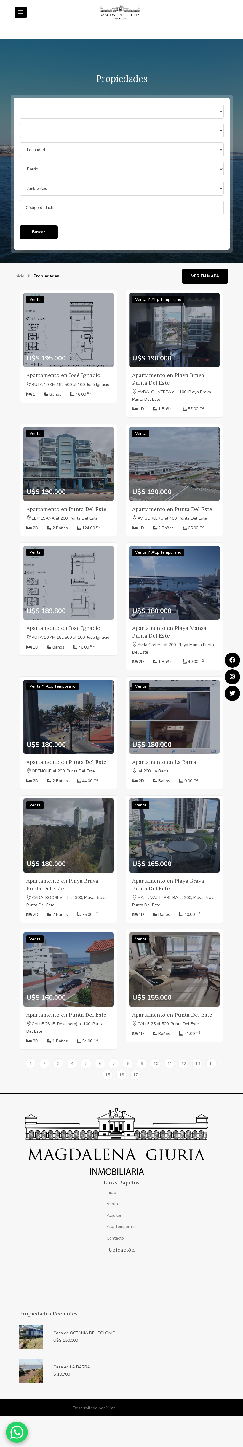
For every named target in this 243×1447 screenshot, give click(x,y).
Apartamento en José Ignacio (63, 375)
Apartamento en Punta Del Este (66, 509)
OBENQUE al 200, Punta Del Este (63, 771)
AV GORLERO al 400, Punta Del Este (172, 518)
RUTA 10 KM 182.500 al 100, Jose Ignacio (70, 637)
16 (121, 1075)
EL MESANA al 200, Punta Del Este (65, 518)
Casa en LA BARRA (71, 1367)
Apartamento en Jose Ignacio (63, 628)
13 (197, 1063)
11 (169, 1063)
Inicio (19, 276)
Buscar (38, 232)
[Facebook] (232, 660)
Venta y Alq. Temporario (158, 299)
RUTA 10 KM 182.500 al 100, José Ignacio (70, 384)
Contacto (115, 1238)
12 (183, 1063)
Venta (35, 299)
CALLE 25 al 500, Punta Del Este (168, 1024)
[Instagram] (232, 676)
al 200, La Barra (153, 771)
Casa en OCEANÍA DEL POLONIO (84, 1333)
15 (107, 1075)
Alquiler (114, 1215)
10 (156, 1063)
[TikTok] (232, 693)
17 (135, 1075)
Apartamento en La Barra (164, 761)
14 (211, 1063)
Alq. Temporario (122, 1226)
